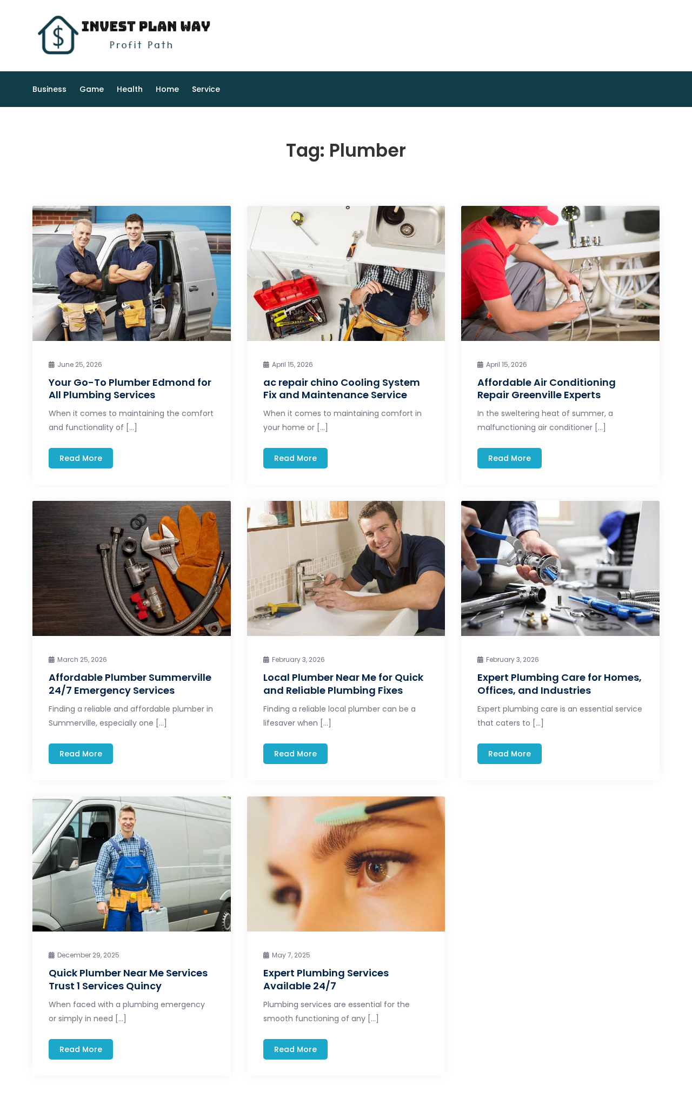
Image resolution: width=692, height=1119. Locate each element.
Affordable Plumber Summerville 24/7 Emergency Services (130, 683)
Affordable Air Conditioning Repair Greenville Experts (546, 388)
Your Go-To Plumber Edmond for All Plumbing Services (130, 388)
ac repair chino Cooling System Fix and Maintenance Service (341, 388)
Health (130, 89)
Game (91, 89)
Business (49, 89)
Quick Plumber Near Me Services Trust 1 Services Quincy (128, 979)
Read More (80, 458)
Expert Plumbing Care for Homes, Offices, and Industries (559, 683)
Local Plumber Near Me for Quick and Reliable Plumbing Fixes (343, 683)
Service (206, 89)
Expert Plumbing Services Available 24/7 (326, 979)
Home (167, 89)
